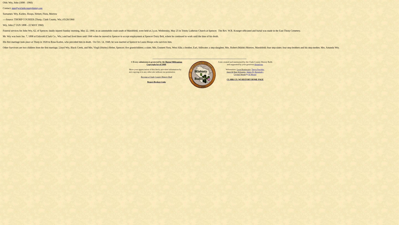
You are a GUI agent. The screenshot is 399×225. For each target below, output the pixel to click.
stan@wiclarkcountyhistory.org (27, 8)
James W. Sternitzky (255, 72)
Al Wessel (252, 74)
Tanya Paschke (258, 69)
